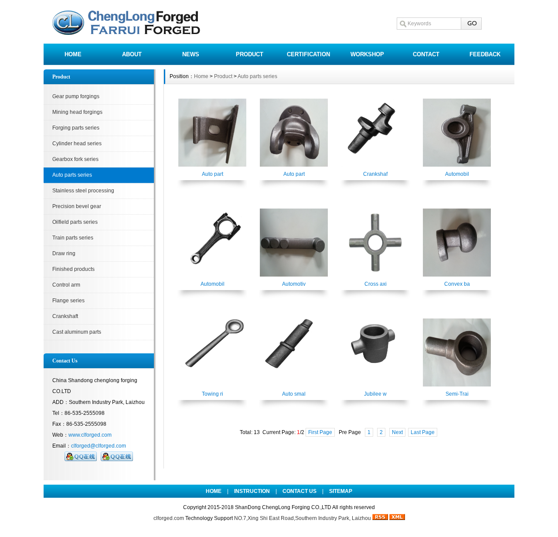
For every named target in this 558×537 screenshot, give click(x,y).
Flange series (68, 301)
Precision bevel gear (76, 206)
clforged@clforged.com (98, 446)
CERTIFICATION (308, 54)
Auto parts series (72, 175)
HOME (73, 54)
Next (397, 432)
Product (223, 76)
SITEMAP (340, 491)
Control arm (66, 285)
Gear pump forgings (75, 96)
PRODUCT (249, 54)
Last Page (423, 432)
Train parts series (72, 238)
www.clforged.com (90, 435)
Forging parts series (75, 128)
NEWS (190, 54)
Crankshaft (65, 316)
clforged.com (168, 518)
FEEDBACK (485, 54)
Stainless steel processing (83, 191)
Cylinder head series (77, 143)
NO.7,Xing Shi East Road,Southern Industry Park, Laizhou (302, 518)
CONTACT (426, 54)
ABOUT (132, 54)
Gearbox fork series (75, 159)
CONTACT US (299, 491)
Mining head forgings (77, 112)
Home (201, 76)
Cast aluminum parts (76, 332)
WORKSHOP (367, 54)
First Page (320, 432)
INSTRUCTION (252, 491)
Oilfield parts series (75, 222)
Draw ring (63, 253)
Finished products (73, 269)
